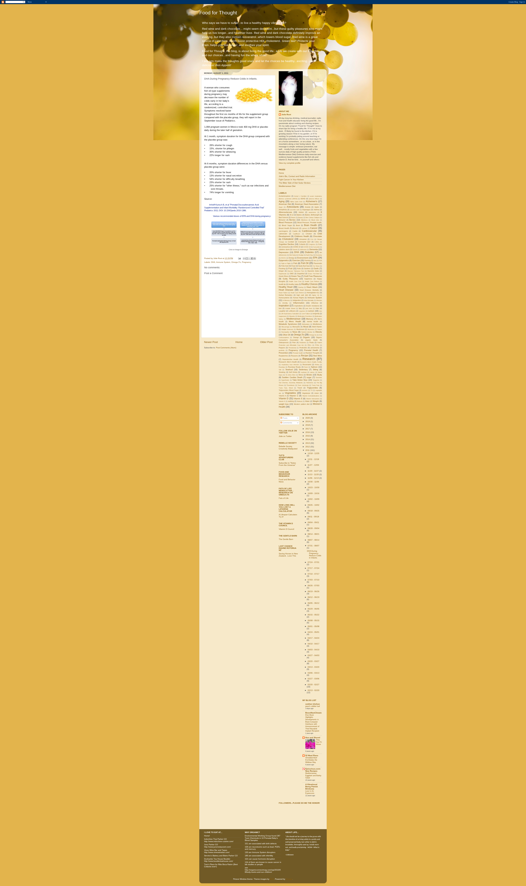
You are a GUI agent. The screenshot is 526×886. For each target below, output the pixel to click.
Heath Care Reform (297, 293)
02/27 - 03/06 (313, 679)
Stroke (309, 375)
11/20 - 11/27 (313, 471)
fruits (299, 269)
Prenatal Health (311, 350)
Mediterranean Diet (287, 186)
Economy (319, 255)
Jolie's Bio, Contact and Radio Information (297, 176)
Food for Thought (218, 12)
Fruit (290, 268)
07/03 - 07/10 (313, 580)
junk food (308, 308)
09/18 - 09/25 (313, 511)
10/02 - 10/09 (313, 499)
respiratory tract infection (290, 364)
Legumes (302, 311)
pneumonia (315, 348)
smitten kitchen (312, 704)
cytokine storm (284, 250)
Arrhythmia (283, 210)
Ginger (281, 271)
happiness (308, 279)
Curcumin (316, 247)
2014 (307, 439)
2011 (307, 450)
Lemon (311, 311)
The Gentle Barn (286, 539)
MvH (272, 879)
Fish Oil (305, 263)
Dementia (313, 249)
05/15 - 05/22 (313, 615)
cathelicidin (283, 234)
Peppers (282, 348)
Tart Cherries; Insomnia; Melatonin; (291, 382)
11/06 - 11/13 (313, 478)
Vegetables (290, 393)
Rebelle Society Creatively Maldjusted (288, 447)
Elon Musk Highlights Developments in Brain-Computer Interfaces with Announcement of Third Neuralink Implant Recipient (312, 723)
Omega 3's (236, 262)
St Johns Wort (290, 375)
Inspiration (284, 305)
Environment (302, 258)
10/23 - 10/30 (313, 487)
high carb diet (302, 295)
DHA (213, 262)
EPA (315, 257)
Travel (299, 388)
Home (239, 342)
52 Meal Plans (311, 756)
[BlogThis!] (246, 258)
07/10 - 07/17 (313, 574)
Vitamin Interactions (312, 399)
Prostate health (298, 353)
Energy (291, 258)
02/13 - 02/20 (313, 690)
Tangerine (316, 380)
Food (293, 266)
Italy (300, 308)
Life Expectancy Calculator (290, 313)
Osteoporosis (284, 342)
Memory (309, 319)
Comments (287, 423)
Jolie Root (286, 115)
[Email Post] (239, 258)
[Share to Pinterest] (254, 258)
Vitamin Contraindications (310, 396)
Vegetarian (306, 393)
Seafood (289, 370)
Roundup (282, 367)
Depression (284, 252)
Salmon (314, 367)
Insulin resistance (312, 306)
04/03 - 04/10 (313, 650)
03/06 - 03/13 (313, 673)
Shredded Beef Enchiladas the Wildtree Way (311, 760)
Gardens (307, 269)
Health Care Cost (295, 281)
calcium (304, 228)
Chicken (309, 234)
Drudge (300, 255)
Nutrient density (306, 332)
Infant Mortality (309, 300)
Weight (316, 401)
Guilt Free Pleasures (313, 276)
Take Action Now (300, 380)
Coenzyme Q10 (304, 242)
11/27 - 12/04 (313, 465)
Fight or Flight (286, 263)
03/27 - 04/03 (313, 655)
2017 (307, 429)
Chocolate (317, 236)
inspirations (298, 306)
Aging (282, 201)
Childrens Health (301, 236)
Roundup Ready (294, 367)
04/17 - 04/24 (313, 638)
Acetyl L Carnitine (300, 196)
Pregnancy (246, 262)
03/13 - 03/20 (313, 667)
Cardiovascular (309, 231)
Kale (317, 308)
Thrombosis (291, 385)
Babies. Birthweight (312, 215)
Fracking (282, 269)
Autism (301, 212)
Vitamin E (298, 399)
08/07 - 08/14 (313, 540)
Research (308, 359)
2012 (307, 447)
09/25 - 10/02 (313, 505)
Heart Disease (286, 290)
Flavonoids (318, 263)
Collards (302, 244)
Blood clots (315, 220)
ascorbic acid (294, 210)
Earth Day (309, 255)
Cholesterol (287, 239)
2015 (307, 436)
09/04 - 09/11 (313, 522)
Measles (292, 316)
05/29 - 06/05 (313, 609)
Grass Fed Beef (313, 273)
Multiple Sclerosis (287, 329)
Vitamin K (282, 401)
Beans (293, 217)
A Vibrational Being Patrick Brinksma (311, 786)
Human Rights (298, 298)
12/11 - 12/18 (313, 459)
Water (307, 401)
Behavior (282, 220)
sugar (309, 377)
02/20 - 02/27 (313, 685)
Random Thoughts (312, 353)
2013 (307, 443)
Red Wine (317, 356)
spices (312, 372)
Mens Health (295, 321)
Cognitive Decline (286, 244)
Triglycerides (312, 388)
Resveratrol (307, 365)
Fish (295, 263)
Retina (317, 364)
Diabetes (309, 252)
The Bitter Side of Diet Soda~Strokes (295, 183)
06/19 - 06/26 (313, 591)
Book (298, 225)
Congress (311, 244)
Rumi (306, 367)
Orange (296, 337)
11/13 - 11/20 (313, 474)
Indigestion (297, 300)
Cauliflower (296, 234)
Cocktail (291, 242)
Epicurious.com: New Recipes (313, 770)
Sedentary (303, 370)
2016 (307, 432)
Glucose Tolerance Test (295, 271)
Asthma (316, 210)
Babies (299, 215)
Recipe (304, 355)
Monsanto (296, 327)
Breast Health (284, 228)
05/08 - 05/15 (313, 620)
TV (311, 390)
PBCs (309, 345)
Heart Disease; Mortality (309, 290)
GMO (292, 274)
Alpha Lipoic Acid (296, 201)
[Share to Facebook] (252, 258)
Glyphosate (282, 273)
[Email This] (244, 258)
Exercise (296, 260)
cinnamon (303, 239)
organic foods (311, 340)
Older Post (266, 342)
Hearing (300, 287)
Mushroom (300, 329)
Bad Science (283, 217)
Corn (320, 244)
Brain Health (310, 225)
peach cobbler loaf (312, 706)
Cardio (295, 231)
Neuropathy (285, 332)
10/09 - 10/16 (313, 493)
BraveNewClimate (313, 713)
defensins (303, 249)
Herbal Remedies (285, 295)
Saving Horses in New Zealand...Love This (288, 555)
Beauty (300, 217)
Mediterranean (293, 318)
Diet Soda (292, 255)
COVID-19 (306, 247)
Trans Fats (315, 385)
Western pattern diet (301, 404)
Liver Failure (306, 313)
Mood (305, 327)
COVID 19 (296, 247)
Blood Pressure (285, 222)
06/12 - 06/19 (313, 597)
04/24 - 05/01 (313, 632)
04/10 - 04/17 (313, 644)
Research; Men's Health (288, 362)
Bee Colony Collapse (312, 217)
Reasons (294, 356)
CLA (311, 239)
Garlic (316, 268)
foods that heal (304, 266)
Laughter (282, 311)
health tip (282, 284)
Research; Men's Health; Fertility (311, 362)
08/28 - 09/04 (313, 528)
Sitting (315, 370)
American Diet (285, 204)
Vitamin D (283, 398)
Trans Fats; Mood (286, 388)
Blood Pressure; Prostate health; (309, 223)
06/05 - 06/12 (313, 603)
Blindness (304, 220)
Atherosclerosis (285, 212)
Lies (320, 311)
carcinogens (283, 231)
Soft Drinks (293, 372)
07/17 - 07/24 (313, 568)
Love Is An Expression (309, 792)
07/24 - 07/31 (313, 562)
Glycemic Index (313, 271)
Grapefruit (301, 274)
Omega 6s (312, 335)
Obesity (318, 332)
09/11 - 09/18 (313, 517)
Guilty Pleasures (290, 279)
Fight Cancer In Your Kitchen (291, 180)
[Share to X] (249, 258)
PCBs (317, 345)
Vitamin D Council (286, 529)
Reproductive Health (290, 359)
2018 (307, 425)
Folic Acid (285, 266)
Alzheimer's (311, 201)
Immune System (223, 262)
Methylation (306, 324)
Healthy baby (293, 284)
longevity (316, 314)
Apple (317, 207)
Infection (319, 300)
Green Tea (296, 276)
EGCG (283, 258)
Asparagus (306, 210)
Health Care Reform (312, 281)
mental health (312, 322)
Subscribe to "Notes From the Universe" (287, 464)
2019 (307, 421)
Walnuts (299, 401)
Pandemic (302, 342)
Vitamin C (293, 396)
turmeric (305, 390)
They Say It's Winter (319, 742)
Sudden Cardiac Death (292, 377)
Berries (292, 220)
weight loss (284, 404)
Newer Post (211, 342)
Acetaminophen (285, 196)
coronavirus (285, 247)
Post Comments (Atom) (226, 348)
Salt (280, 369)
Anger (281, 207)
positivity (282, 350)
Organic (306, 337)
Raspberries (283, 356)
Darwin (295, 249)
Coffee (317, 242)
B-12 (292, 215)
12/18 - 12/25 (313, 453)
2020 (307, 418)
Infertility (285, 303)
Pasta (311, 342)
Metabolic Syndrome (288, 324)
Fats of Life (283, 498)
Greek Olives (283, 276)
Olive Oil (286, 335)
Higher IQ (315, 295)
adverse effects (314, 199)
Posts (284, 418)
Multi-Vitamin (317, 327)
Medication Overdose (305, 316)
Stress (300, 375)
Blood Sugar (287, 225)
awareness (312, 212)
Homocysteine (284, 298)
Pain (294, 342)
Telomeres (309, 382)
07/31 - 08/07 (313, 546)
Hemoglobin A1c (313, 293)
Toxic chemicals (303, 385)
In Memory (286, 300)
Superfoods (285, 380)
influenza (314, 303)
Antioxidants (293, 207)
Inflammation (298, 303)
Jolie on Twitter (285, 436)
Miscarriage (285, 327)
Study (319, 375)
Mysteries (311, 329)
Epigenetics (284, 260)
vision (316, 393)
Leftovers (292, 311)
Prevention (283, 353)
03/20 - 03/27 (313, 661)
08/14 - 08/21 (313, 534)
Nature (319, 329)
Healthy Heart (285, 287)
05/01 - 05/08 (313, 626)
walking (291, 401)
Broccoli (295, 228)
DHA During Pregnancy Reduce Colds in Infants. (314, 554)
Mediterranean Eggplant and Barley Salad (313, 775)
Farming (308, 260)
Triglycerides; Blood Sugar (289, 390)
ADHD (303, 199)
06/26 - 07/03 (313, 586)
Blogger (289, 879)
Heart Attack (312, 287)
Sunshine (319, 377)
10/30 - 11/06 (313, 482)
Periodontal (292, 348)
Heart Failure (283, 293)
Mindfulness (317, 324)
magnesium (282, 316)
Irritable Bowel (290, 308)
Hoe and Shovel (312, 738)
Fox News (316, 266)
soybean (304, 372)
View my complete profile (289, 163)
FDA (320, 260)
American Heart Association (307, 204)
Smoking (282, 372)
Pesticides (303, 348)
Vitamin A (282, 396)
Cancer (313, 228)
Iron (280, 308)
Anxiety (307, 207)
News (294, 332)
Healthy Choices (309, 284)
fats (315, 260)
